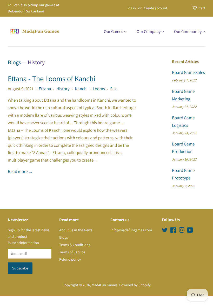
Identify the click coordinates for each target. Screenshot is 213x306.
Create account (155, 8)
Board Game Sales (188, 72)
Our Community (188, 31)
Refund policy (70, 259)
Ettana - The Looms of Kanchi (51, 78)
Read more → (20, 171)
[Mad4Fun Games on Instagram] (181, 230)
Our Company (149, 31)
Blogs (14, 62)
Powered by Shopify (135, 284)
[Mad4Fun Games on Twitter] (165, 230)
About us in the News (75, 229)
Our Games (114, 31)
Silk (113, 89)
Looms (99, 89)
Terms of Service (72, 251)
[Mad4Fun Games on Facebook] (173, 230)
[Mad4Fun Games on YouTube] (190, 230)
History (63, 89)
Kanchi (81, 89)
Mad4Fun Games (104, 284)
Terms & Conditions (74, 244)
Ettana (45, 89)
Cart (202, 8)
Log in (131, 8)
